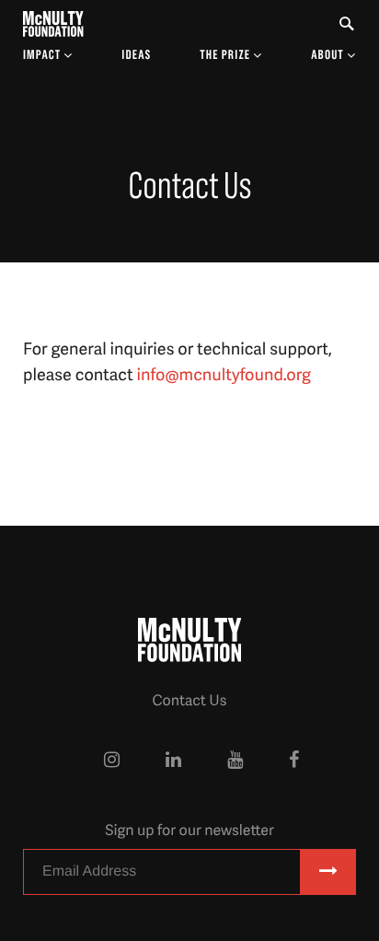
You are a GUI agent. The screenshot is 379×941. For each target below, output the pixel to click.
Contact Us (189, 700)
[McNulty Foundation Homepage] (53, 24)
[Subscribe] (328, 872)
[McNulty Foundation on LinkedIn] (173, 760)
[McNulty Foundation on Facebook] (294, 760)
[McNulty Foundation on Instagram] (112, 760)
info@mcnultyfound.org (224, 374)
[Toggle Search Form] (347, 24)
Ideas (136, 55)
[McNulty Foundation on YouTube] (235, 760)
